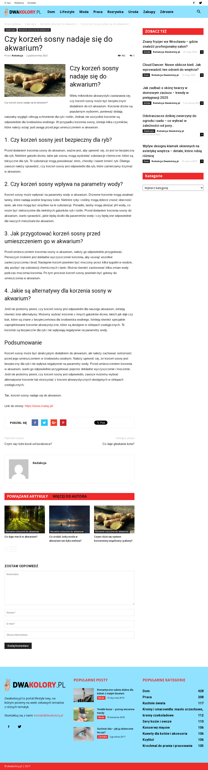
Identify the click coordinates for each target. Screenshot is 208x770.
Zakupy (149, 12)
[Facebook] (194, 3)
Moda (84, 12)
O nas (7, 2)
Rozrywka (115, 12)
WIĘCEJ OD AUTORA (70, 496)
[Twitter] (200, 3)
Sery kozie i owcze (157, 721)
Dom (51, 12)
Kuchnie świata (154, 703)
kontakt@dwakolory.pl (48, 715)
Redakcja (17, 55)
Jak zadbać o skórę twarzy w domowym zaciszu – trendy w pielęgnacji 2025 (166, 93)
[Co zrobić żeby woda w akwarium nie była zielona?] (69, 519)
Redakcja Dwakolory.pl (166, 51)
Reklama (19, 2)
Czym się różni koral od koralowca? (28, 444)
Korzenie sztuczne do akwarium (34, 29)
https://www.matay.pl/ (39, 406)
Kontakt (32, 2)
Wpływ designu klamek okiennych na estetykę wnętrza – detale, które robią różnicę (172, 151)
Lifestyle (67, 12)
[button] (199, 12)
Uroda (133, 12)
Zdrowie (166, 12)
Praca (98, 12)
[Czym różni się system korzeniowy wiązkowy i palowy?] (114, 519)
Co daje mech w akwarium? (20, 536)
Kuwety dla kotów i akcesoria (165, 734)
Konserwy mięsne (156, 727)
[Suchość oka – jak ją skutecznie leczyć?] (84, 734)
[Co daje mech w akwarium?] (24, 519)
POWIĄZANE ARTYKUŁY (27, 496)
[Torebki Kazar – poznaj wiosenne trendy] (84, 715)
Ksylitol (148, 740)
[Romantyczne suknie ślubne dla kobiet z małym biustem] (84, 695)
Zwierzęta (10, 29)
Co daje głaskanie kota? (118, 444)
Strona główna (12, 24)
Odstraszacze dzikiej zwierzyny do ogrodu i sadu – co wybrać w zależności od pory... (169, 121)
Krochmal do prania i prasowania (167, 746)
